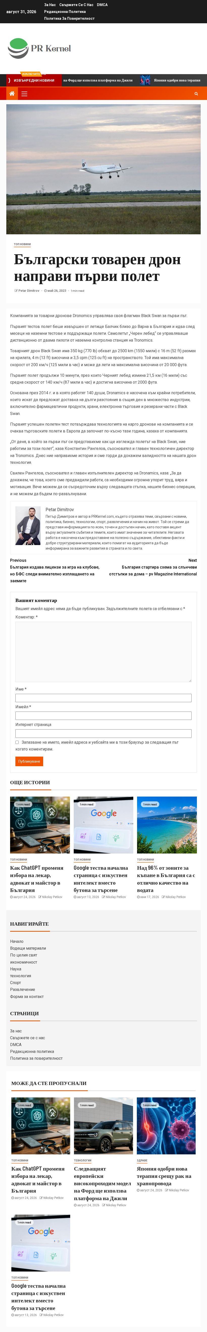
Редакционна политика (65, 12)
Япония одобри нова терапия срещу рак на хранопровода (164, 1176)
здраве (142, 1160)
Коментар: (26, 617)
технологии (82, 1160)
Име (21, 689)
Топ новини (22, 244)
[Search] (196, 93)
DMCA (102, 5)
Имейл (23, 706)
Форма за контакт (27, 996)
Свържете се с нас (76, 5)
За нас (50, 5)
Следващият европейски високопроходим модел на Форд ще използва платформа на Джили (102, 1183)
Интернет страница (33, 724)
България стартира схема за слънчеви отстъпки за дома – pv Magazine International (153, 567)
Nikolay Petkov (52, 897)
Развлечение (22, 989)
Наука (15, 969)
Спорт (15, 982)
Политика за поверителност (69, 18)
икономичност (23, 962)
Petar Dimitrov (29, 291)
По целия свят (23, 955)
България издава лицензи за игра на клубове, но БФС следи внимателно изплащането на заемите (54, 571)
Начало (16, 941)
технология (20, 975)
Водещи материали (28, 948)
